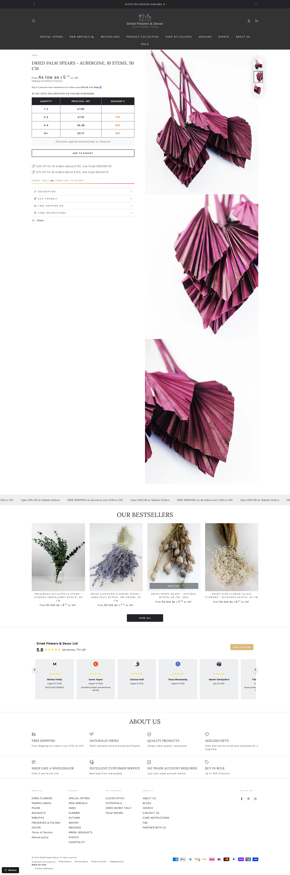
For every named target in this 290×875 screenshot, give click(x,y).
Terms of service (99, 861)
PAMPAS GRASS (41, 803)
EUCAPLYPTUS (115, 798)
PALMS (36, 807)
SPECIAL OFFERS (79, 798)
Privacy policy (81, 861)
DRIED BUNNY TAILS (118, 807)
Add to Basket (83, 153)
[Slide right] (255, 4)
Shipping (36, 81)
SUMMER (74, 812)
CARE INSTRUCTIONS (156, 817)
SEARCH (148, 807)
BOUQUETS (39, 812)
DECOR (36, 827)
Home (34, 55)
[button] (33, 20)
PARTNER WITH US (154, 827)
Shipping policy (117, 861)
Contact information (44, 868)
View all (145, 618)
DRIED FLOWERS (42, 798)
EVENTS (74, 837)
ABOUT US (149, 798)
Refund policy (40, 837)
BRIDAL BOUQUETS (80, 832)
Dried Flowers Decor (49, 857)
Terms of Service (42, 832)
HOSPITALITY (77, 842)
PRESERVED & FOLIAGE (46, 822)
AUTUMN (74, 817)
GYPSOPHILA (114, 803)
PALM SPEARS (114, 812)
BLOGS (147, 803)
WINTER (74, 822)
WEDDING (75, 827)
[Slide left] (34, 4)
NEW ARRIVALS (78, 803)
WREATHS (38, 817)
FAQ (145, 822)
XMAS (72, 807)
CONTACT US (151, 812)
